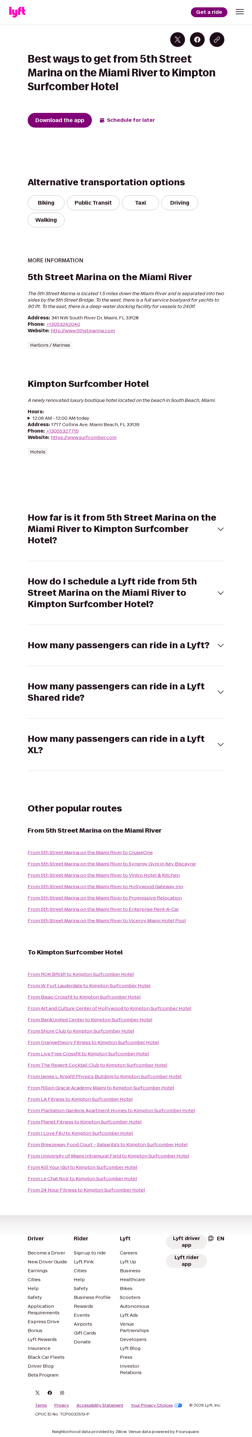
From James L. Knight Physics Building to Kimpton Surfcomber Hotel (105, 1076)
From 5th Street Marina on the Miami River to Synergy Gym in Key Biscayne (112, 864)
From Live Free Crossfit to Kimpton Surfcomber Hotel (88, 1053)
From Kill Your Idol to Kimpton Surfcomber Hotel (82, 1167)
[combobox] (215, 1238)
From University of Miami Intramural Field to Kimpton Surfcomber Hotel (108, 1156)
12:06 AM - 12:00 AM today (61, 418)
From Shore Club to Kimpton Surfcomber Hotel (81, 1031)
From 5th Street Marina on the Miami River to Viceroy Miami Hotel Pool (107, 920)
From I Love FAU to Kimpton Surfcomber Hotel (80, 1133)
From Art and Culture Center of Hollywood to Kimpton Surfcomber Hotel (109, 1008)
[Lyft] (17, 12)
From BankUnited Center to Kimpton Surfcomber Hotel (90, 1019)
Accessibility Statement (100, 1405)
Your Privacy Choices (152, 1405)
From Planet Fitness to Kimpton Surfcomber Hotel (85, 1122)
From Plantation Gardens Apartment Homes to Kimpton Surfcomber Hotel (111, 1110)
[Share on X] (177, 39)
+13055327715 (62, 431)
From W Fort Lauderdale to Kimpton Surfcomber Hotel (89, 985)
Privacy (61, 1405)
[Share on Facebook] (197, 39)
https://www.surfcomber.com (83, 437)
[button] (240, 12)
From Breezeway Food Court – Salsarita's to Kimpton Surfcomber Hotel (108, 1144)
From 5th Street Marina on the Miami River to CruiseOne (90, 852)
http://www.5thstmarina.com (83, 330)
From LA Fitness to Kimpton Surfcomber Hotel (80, 1099)
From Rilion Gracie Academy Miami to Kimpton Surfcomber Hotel (101, 1087)
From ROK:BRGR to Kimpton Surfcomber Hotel (81, 974)
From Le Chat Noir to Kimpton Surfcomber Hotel (82, 1178)
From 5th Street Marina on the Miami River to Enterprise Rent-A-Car (103, 909)
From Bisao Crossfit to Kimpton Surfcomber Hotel (84, 997)
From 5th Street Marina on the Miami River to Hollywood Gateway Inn (105, 886)
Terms (41, 1405)
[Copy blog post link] (217, 39)
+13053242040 (63, 324)
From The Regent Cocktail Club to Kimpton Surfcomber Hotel (97, 1065)
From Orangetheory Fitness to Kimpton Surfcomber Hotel (93, 1042)
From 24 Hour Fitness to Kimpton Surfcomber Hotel (86, 1190)
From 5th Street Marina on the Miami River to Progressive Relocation (105, 898)
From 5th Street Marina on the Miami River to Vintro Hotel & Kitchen (104, 875)
